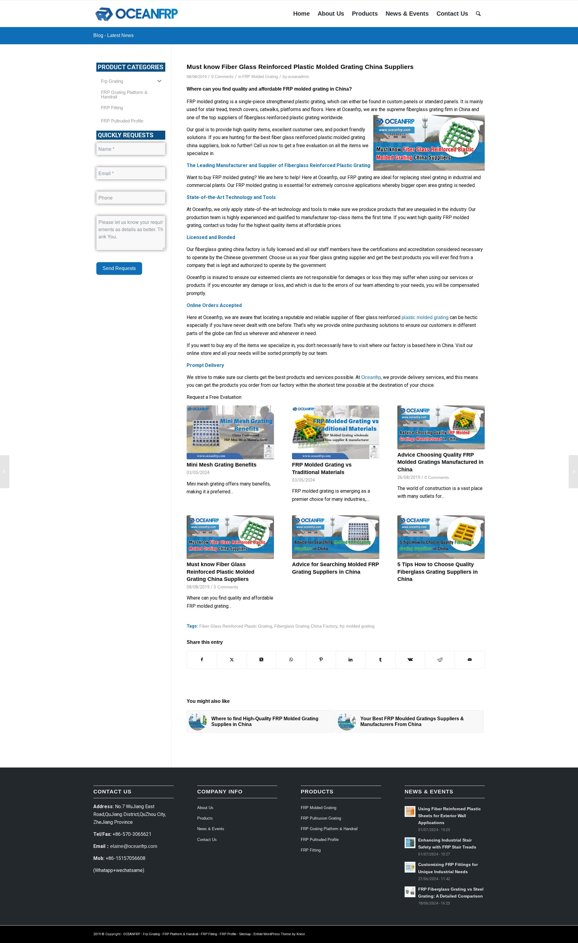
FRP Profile (228, 934)
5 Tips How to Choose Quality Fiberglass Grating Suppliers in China (437, 571)
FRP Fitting (311, 850)
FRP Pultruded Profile (320, 839)
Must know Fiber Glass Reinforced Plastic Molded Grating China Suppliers (220, 571)
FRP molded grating (306, 89)
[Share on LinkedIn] (350, 659)
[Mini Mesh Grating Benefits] (230, 432)
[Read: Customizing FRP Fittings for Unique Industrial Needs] (410, 867)
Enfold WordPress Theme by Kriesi (279, 934)
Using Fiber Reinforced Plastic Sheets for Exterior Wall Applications (449, 816)
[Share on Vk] (410, 659)
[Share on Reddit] (440, 659)
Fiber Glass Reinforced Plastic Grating (235, 626)
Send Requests (119, 268)
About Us (205, 807)
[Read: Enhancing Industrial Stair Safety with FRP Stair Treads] (410, 842)
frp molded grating (357, 626)
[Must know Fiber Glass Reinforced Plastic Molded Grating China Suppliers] (230, 537)
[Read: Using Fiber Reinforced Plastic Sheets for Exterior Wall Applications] (410, 811)
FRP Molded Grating (260, 76)
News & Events (210, 829)
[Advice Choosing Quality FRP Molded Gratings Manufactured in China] (441, 427)
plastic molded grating (424, 317)
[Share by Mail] (469, 659)
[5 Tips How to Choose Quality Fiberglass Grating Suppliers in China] (441, 537)
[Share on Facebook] (202, 659)
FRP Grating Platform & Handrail (329, 829)
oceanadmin (298, 76)
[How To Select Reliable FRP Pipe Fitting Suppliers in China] (573, 471)
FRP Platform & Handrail (180, 934)
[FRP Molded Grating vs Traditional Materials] (335, 432)
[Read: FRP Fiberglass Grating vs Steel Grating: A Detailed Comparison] (410, 891)
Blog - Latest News (113, 35)
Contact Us (207, 839)
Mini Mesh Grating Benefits (221, 465)
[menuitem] (301, 13)
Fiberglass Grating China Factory (305, 626)
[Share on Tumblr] (380, 659)
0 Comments (222, 76)
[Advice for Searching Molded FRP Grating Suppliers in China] (335, 537)
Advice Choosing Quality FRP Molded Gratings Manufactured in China (440, 462)
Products (205, 818)
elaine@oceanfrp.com (133, 846)
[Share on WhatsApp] (291, 659)
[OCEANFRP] (137, 13)
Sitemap (245, 934)
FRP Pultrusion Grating (321, 818)
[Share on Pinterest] (321, 659)
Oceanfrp (371, 377)
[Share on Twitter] (232, 659)
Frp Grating (151, 934)
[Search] (478, 13)
